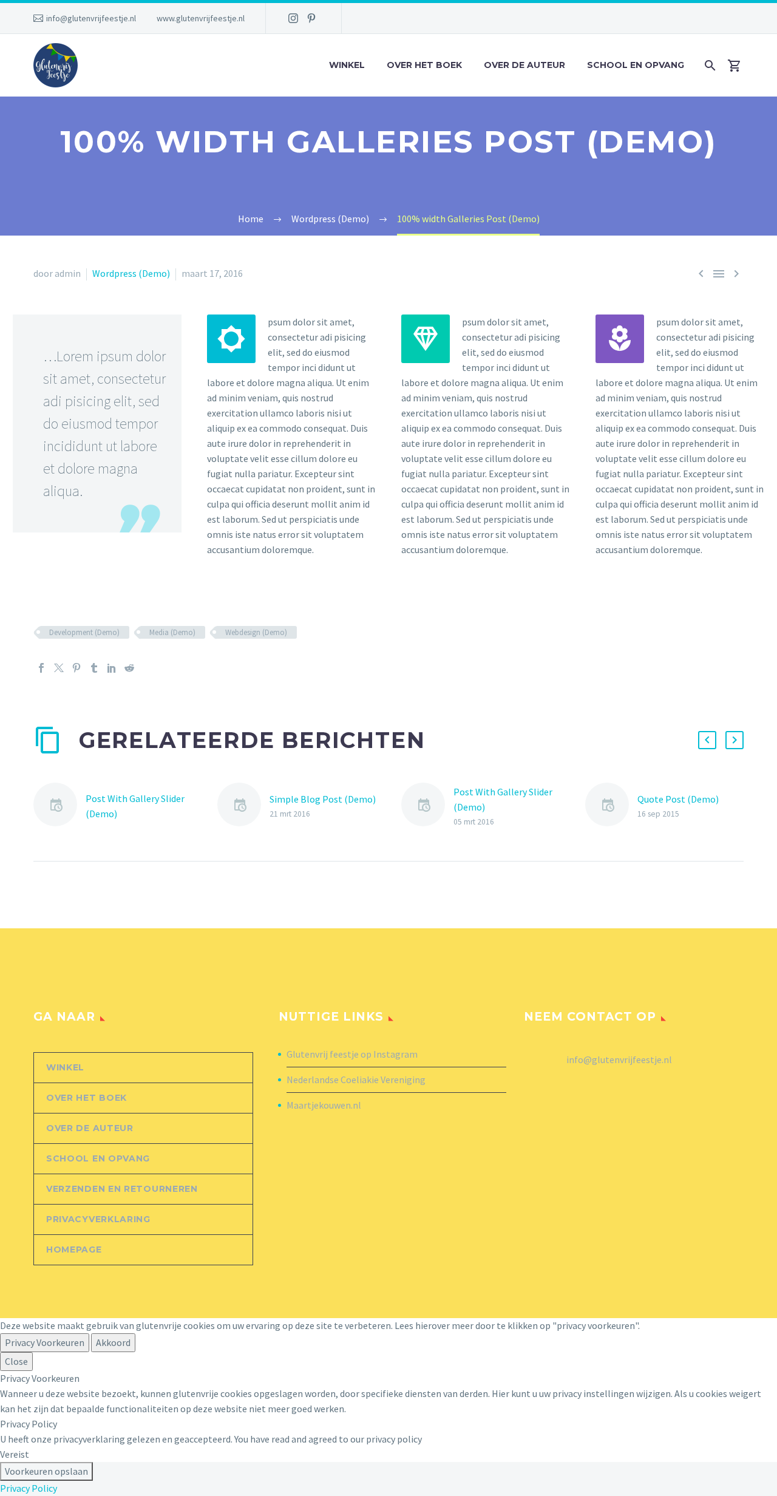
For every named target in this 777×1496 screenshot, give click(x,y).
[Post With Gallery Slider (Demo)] (59, 807)
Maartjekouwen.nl (324, 1105)
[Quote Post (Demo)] (611, 807)
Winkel (347, 64)
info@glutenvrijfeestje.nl (91, 18)
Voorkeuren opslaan (46, 1471)
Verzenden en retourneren (122, 1188)
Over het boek (424, 64)
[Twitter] (59, 668)
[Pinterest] (311, 18)
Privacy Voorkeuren (44, 1342)
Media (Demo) (172, 632)
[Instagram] (293, 18)
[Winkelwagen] (739, 65)
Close (16, 1361)
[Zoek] (709, 65)
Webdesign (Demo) (256, 632)
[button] (707, 740)
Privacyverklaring (98, 1219)
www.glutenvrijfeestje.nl (201, 18)
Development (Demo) (84, 632)
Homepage (74, 1249)
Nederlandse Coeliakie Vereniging (356, 1079)
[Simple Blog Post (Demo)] (243, 807)
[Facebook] (41, 668)
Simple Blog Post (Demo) (323, 799)
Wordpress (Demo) (131, 273)
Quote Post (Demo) (678, 799)
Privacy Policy (28, 1488)
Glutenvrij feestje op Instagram (352, 1054)
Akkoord (113, 1342)
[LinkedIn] (112, 668)
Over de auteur (524, 64)
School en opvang (635, 64)
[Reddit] (129, 668)
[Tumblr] (94, 668)
